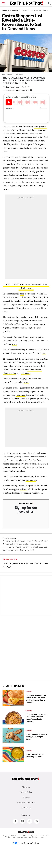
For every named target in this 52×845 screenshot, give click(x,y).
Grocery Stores (38, 563)
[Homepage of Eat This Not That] (25, 779)
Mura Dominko (22, 90)
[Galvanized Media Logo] (26, 832)
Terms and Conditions (26, 802)
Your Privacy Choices (29, 843)
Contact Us (26, 807)
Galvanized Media (21, 836)
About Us (26, 787)
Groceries (14, 10)
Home (4, 10)
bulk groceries (40, 126)
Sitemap (26, 797)
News (8, 567)
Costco (7, 563)
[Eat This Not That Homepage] (26, 3)
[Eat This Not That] (26, 503)
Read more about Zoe (27, 550)
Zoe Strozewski (13, 87)
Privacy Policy (26, 792)
